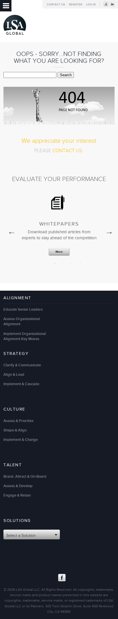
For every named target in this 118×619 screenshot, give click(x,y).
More (59, 252)
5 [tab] (72, 263)
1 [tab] (37, 263)
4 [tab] (63, 263)
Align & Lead (13, 374)
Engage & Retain (17, 495)
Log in (91, 4)
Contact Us (56, 4)
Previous (10, 230)
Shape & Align (15, 430)
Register (75, 4)
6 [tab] (80, 263)
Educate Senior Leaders (23, 309)
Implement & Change (20, 439)
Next (108, 230)
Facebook (62, 577)
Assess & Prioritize (18, 421)
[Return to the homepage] (14, 36)
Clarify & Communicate (22, 365)
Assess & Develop (18, 486)
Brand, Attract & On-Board (24, 476)
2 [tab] (46, 263)
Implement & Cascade (21, 384)
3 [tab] (55, 263)
